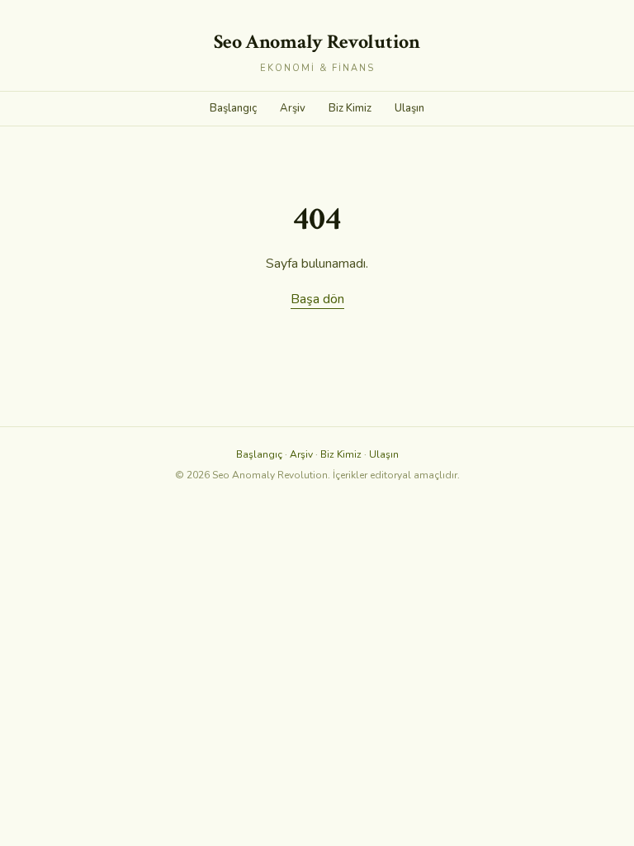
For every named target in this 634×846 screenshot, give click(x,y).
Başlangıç (233, 108)
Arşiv (292, 108)
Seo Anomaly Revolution (316, 42)
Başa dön (317, 299)
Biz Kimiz (350, 108)
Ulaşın (409, 108)
